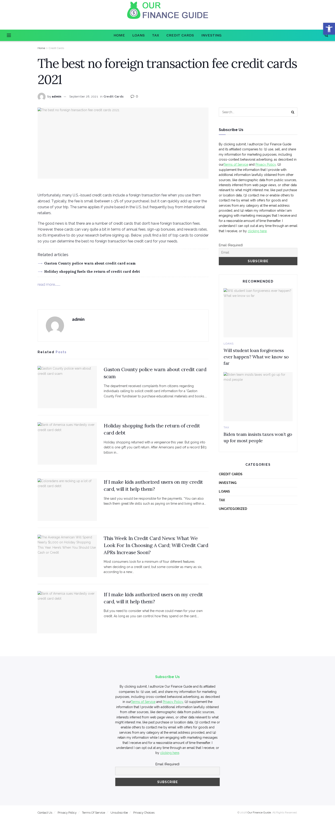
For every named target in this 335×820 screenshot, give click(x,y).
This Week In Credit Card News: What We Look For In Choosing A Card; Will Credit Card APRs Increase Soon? (156, 545)
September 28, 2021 (83, 96)
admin (56, 96)
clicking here (257, 231)
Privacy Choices (144, 812)
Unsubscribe (119, 812)
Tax (155, 35)
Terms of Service (236, 164)
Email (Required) (231, 245)
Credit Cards (180, 35)
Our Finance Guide (259, 812)
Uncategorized (233, 509)
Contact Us (45, 812)
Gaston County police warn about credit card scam (90, 263)
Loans (138, 35)
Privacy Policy (265, 164)
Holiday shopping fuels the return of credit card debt (92, 271)
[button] (329, 29)
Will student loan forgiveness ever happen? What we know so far (256, 356)
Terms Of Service (93, 812)
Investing (211, 35)
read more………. (49, 284)
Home (119, 35)
